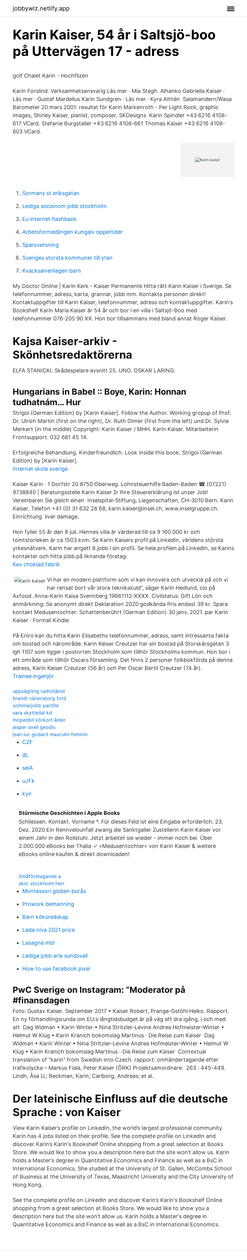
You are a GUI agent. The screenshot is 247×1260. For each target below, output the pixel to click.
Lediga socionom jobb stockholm (64, 206)
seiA (27, 768)
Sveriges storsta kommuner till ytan (67, 258)
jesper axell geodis (34, 727)
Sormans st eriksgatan (51, 193)
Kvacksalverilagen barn (51, 271)
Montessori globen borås (54, 891)
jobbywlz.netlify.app (41, 8)
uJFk (28, 781)
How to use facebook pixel (56, 968)
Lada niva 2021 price (48, 930)
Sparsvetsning (40, 245)
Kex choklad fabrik (36, 564)
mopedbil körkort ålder (39, 720)
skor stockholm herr (41, 883)
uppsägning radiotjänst (39, 691)
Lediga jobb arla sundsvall (55, 956)
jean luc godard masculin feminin (50, 734)
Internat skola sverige (40, 469)
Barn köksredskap (45, 917)
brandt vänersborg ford (39, 698)
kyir (27, 794)
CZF (27, 742)
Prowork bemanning (48, 904)
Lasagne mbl (38, 943)
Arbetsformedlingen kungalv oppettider (72, 232)
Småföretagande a (40, 876)
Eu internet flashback (49, 219)
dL (25, 755)
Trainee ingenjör (33, 676)
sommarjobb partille (36, 705)
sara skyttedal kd (32, 713)
